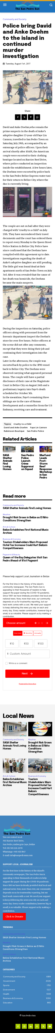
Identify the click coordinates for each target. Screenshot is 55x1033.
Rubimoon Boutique (14, 431)
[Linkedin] (30, 1026)
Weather (6, 514)
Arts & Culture (9, 527)
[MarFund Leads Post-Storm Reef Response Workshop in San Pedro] (45, 449)
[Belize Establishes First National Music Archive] (15, 765)
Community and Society (14, 19)
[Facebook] (18, 117)
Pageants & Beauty (11, 554)
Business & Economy (12, 539)
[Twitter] (24, 117)
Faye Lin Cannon (38, 427)
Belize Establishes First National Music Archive (15, 782)
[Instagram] (24, 1026)
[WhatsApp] (37, 117)
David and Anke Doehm (16, 427)
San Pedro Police (35, 431)
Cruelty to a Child (22, 423)
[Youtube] (49, 1026)
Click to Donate (14, 916)
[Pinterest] (31, 117)
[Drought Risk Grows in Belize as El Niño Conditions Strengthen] (40, 729)
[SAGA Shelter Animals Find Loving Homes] (9, 449)
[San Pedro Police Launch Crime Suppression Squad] (27, 449)
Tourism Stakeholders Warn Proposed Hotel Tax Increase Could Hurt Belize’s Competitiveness (25, 545)
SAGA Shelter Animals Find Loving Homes (27, 508)
